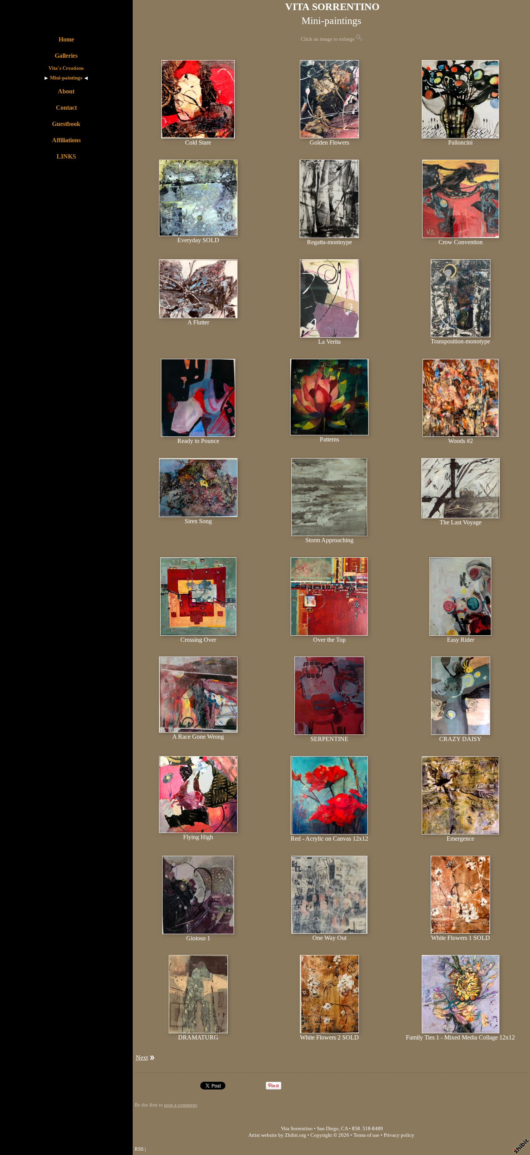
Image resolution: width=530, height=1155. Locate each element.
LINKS (66, 156)
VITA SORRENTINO (332, 6)
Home (66, 39)
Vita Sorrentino (297, 1128)
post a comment (180, 1105)
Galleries (66, 55)
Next (142, 1057)
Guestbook (66, 124)
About (66, 91)
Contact (66, 107)
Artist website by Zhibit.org (277, 1135)
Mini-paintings (66, 78)
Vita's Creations (66, 68)
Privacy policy (399, 1135)
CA (344, 1128)
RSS (139, 1149)
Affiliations (66, 140)
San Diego (328, 1128)
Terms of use (366, 1135)
